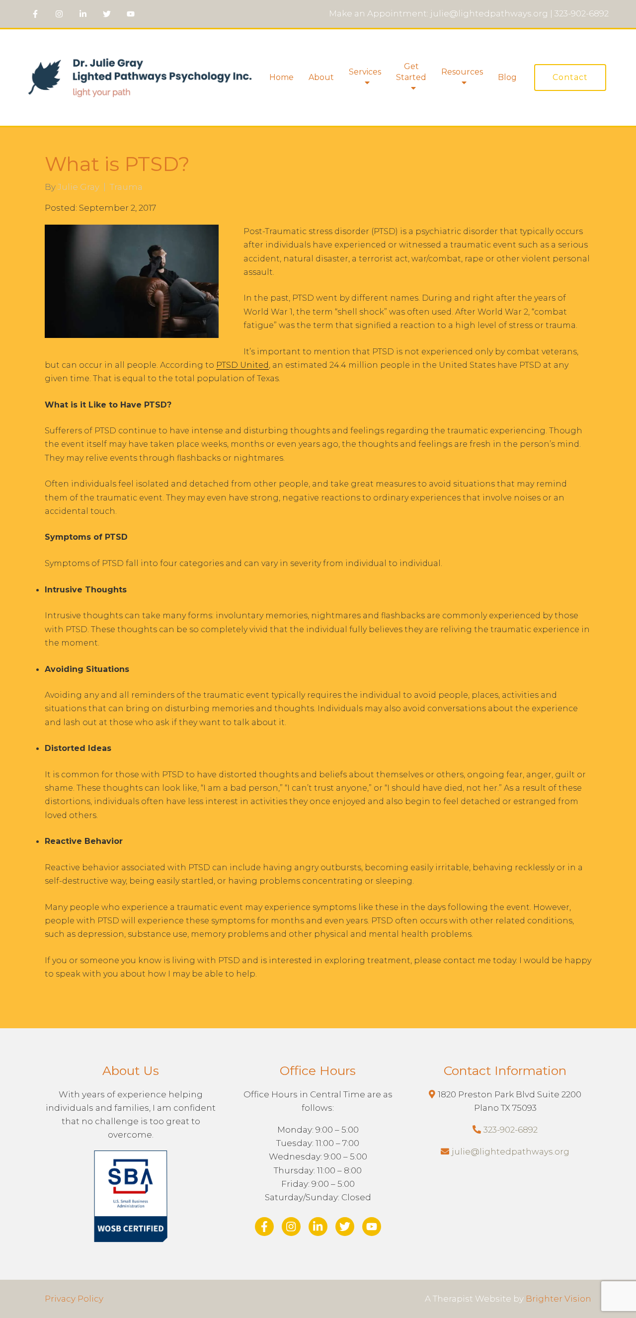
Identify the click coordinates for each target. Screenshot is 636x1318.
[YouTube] (131, 14)
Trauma (126, 187)
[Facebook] (35, 14)
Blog (507, 77)
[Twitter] (107, 14)
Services (365, 72)
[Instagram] (59, 14)
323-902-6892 (510, 1130)
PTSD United (242, 365)
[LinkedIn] (83, 14)
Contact (570, 77)
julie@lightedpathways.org (510, 1151)
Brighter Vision (558, 1299)
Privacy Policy (74, 1299)
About (321, 77)
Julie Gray (78, 187)
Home (281, 77)
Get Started (411, 72)
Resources (462, 72)
